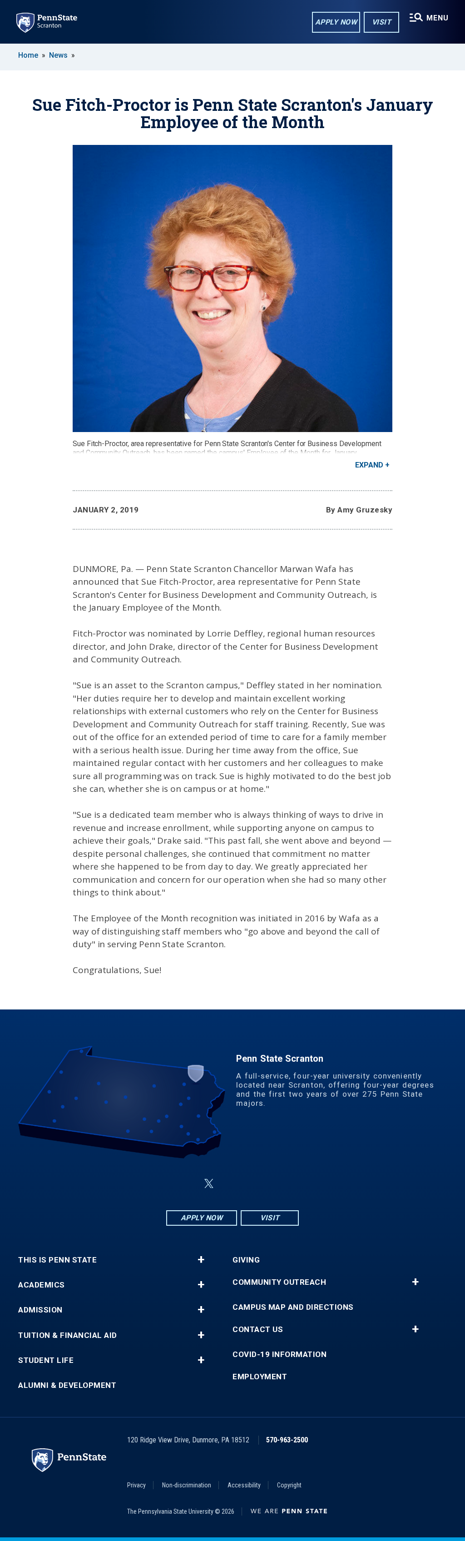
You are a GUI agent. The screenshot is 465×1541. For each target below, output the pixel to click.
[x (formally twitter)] (208, 1183)
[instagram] (278, 1183)
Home (28, 55)
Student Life (46, 1360)
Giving (246, 1260)
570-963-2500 (287, 1440)
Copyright (289, 1485)
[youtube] (254, 1183)
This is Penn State (57, 1260)
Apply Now (336, 22)
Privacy (136, 1485)
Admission (40, 1310)
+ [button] (201, 1260)
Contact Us (257, 1329)
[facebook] (187, 1183)
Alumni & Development (67, 1385)
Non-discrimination (186, 1485)
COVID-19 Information (279, 1354)
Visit (381, 22)
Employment (259, 1376)
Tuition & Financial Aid (67, 1335)
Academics (41, 1285)
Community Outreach (279, 1282)
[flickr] (230, 1183)
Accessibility (244, 1485)
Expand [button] (369, 465)
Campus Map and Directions (293, 1307)
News (58, 55)
